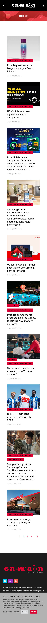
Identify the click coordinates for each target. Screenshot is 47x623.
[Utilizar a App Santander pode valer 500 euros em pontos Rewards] (23, 247)
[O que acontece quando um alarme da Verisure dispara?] (23, 346)
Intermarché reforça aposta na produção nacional (18, 522)
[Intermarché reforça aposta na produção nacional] (23, 502)
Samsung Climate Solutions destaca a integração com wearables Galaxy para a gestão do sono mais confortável (21, 217)
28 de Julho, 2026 (14, 530)
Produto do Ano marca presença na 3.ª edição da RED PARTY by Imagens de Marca (21, 319)
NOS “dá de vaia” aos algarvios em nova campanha (18, 114)
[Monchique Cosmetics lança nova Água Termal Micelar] (23, 48)
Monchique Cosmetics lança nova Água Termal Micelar (20, 68)
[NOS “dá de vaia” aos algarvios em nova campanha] (23, 94)
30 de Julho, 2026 (14, 424)
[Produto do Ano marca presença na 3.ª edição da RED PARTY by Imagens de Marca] (23, 293)
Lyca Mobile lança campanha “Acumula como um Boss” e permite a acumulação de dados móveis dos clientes (21, 163)
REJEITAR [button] (24, 612)
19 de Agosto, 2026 (14, 76)
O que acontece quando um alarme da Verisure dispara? (20, 371)
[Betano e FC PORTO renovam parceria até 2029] (23, 396)
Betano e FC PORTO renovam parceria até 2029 (19, 417)
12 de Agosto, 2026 (14, 378)
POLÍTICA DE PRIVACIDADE (11, 612)
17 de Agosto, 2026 (14, 328)
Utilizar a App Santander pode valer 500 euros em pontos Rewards (21, 267)
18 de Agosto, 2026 (14, 174)
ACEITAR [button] (33, 612)
